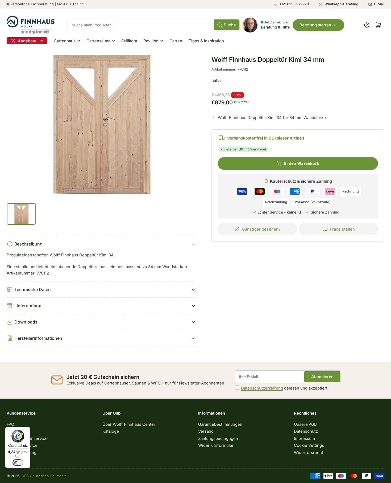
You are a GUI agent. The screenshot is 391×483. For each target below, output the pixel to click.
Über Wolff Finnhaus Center (128, 424)
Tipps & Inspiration (206, 40)
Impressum (304, 438)
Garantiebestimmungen (220, 424)
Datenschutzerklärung (262, 388)
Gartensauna (98, 40)
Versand (206, 431)
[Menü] (27, 430)
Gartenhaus (65, 40)
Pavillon (151, 40)
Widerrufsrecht (308, 452)
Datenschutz (306, 431)
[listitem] (293, 4)
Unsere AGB (305, 424)
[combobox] (154, 25)
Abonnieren (322, 376)
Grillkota (129, 40)
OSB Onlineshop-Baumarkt (44, 476)
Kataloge (110, 431)
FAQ (10, 424)
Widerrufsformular (216, 445)
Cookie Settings (309, 445)
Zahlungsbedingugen (218, 438)
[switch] (18, 462)
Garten (175, 40)
